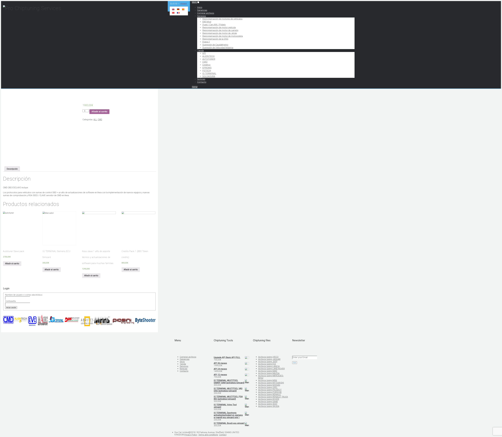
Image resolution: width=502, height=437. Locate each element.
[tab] (12, 169)
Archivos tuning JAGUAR (269, 359)
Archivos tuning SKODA (268, 406)
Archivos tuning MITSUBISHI (271, 383)
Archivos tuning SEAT (267, 404)
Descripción (12, 169)
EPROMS (207, 67)
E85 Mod (206, 21)
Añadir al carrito (99, 111)
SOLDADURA (208, 76)
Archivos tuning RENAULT (269, 394)
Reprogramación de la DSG (215, 39)
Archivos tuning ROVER (268, 399)
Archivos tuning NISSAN (269, 385)
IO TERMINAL (209, 73)
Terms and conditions (208, 434)
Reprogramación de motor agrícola (219, 27)
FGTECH (206, 70)
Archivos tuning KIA (267, 364)
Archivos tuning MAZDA (268, 373)
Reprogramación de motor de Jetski (219, 33)
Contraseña (10, 301)
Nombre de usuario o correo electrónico (23, 295)
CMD (204, 62)
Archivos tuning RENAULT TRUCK (273, 397)
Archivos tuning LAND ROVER (271, 368)
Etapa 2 (206, 41)
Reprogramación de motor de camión (220, 30)
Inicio (199, 7)
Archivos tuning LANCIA (269, 366)
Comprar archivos (205, 13)
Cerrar (195, 87)
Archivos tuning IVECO (268, 357)
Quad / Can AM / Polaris (214, 24)
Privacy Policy (190, 434)
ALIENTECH (208, 56)
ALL (95, 119)
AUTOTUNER (208, 59)
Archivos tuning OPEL (268, 387)
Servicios (201, 16)
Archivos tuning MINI (267, 380)
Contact (222, 434)
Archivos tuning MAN (267, 371)
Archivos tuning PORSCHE (270, 392)
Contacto (201, 82)
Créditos (206, 64)
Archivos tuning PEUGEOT (270, 390)
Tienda (200, 50)
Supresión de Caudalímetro (215, 44)
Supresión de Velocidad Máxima (217, 47)
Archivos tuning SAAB (268, 401)
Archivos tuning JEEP (267, 361)
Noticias (201, 79)
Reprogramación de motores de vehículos (222, 18)
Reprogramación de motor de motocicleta (222, 36)
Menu (194, 2)
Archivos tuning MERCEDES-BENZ (271, 376)
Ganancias (202, 10)
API (204, 53)
